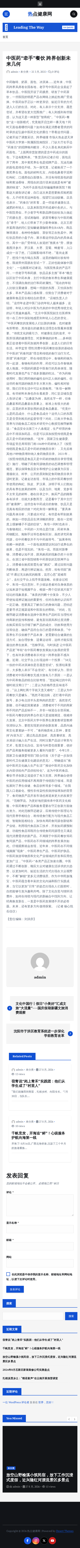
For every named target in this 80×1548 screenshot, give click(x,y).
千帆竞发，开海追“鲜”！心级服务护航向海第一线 (31, 1348)
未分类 (24, 71)
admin (14, 71)
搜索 (9, 1303)
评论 (10, 1192)
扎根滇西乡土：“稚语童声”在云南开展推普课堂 (30, 1378)
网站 (9, 1257)
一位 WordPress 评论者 (16, 1402)
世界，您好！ (46, 1402)
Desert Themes (65, 1531)
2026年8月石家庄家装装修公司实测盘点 (26, 1369)
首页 (5, 37)
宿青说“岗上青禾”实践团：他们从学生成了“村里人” (33, 1339)
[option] (40, 1459)
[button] (69, 1419)
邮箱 (10, 1240)
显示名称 (12, 1222)
